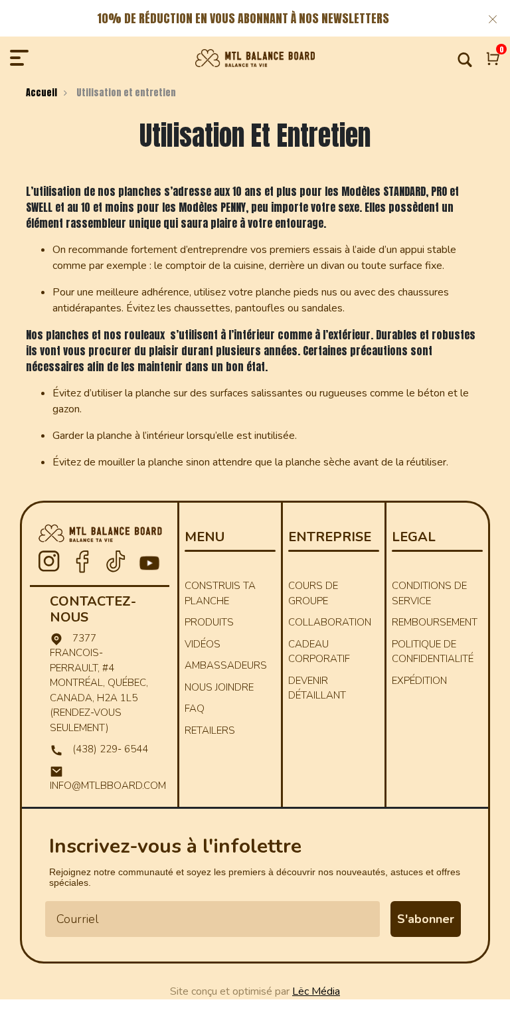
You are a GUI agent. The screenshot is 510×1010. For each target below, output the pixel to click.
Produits (209, 622)
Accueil (41, 93)
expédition (419, 680)
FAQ (195, 708)
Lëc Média (316, 991)
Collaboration (329, 622)
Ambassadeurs (226, 665)
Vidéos (202, 644)
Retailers (210, 730)
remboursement (434, 622)
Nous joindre (219, 687)
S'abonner (425, 919)
